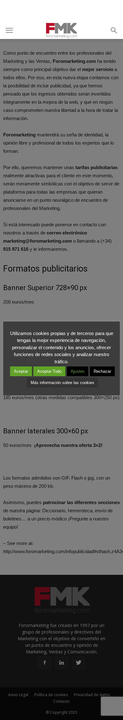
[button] (114, 30)
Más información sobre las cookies (62, 382)
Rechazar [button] (102, 371)
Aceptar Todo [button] (49, 371)
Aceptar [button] (21, 371)
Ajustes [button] (78, 371)
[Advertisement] (61, 11)
